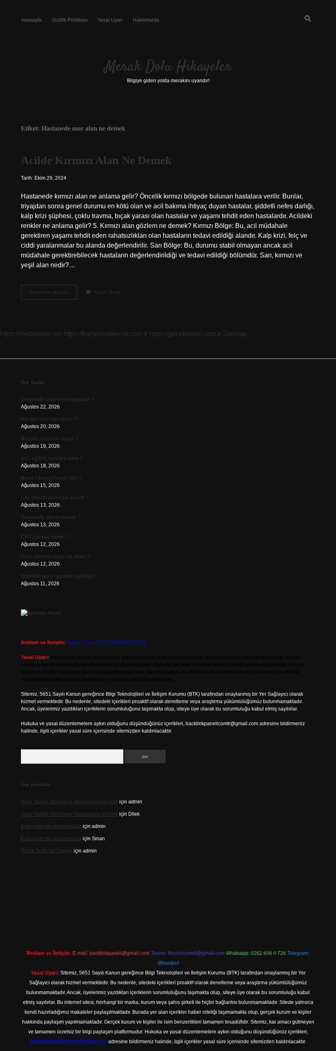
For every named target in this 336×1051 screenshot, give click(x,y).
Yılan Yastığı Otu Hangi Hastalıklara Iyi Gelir (69, 802)
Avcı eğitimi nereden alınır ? (52, 458)
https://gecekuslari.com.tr (185, 333)
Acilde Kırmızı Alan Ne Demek (96, 160)
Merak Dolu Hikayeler (168, 67)
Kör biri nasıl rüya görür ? (49, 419)
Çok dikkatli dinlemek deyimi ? (55, 498)
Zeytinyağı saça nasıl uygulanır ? (57, 399)
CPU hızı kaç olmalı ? (44, 537)
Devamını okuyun (53, 294)
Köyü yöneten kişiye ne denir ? (55, 556)
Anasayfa (31, 20)
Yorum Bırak (106, 292)
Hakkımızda (146, 20)
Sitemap (235, 333)
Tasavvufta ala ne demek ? (50, 517)
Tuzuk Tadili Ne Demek (47, 851)
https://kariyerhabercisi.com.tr (106, 333)
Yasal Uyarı (110, 20)
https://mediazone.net (31, 333)
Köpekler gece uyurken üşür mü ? (58, 576)
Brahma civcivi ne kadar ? (49, 439)
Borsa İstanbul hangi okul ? (51, 478)
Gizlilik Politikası (70, 20)
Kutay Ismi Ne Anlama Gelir (51, 826)
